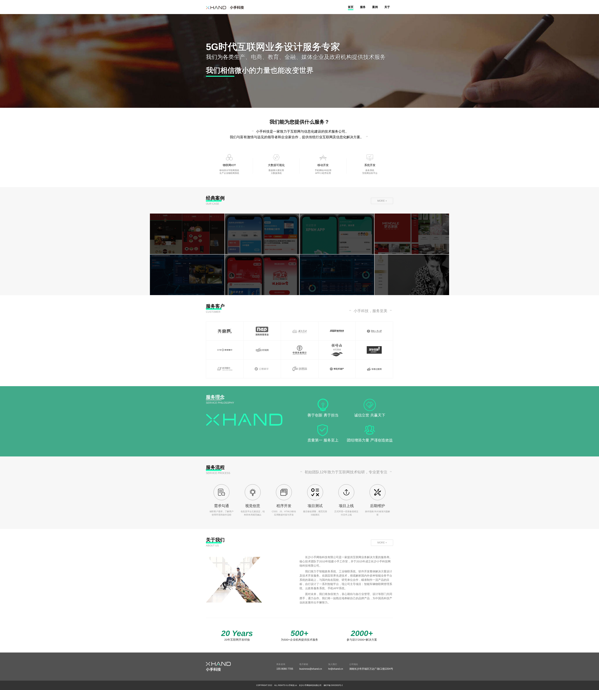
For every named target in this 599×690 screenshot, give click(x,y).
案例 (375, 7)
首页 (350, 7)
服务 (363, 7)
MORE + (382, 200)
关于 (387, 7)
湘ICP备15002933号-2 (333, 685)
